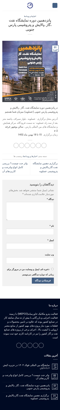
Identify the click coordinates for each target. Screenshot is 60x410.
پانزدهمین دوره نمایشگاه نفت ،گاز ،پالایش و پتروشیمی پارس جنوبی (28, 387)
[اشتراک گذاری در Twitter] (32, 145)
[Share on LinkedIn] (16, 145)
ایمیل (50, 240)
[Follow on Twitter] (30, 345)
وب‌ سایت (49, 254)
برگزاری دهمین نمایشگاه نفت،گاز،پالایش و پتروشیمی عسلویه (45, 167)
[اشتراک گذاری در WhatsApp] (43, 145)
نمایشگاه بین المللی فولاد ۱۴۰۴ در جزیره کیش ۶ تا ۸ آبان (26, 367)
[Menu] (54, 5)
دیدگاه (50, 199)
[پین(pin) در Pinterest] (21, 145)
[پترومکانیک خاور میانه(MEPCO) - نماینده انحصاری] (30, 5)
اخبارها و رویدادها (30, 16)
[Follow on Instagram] (35, 345)
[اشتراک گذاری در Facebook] (38, 145)
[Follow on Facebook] (41, 345)
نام (52, 226)
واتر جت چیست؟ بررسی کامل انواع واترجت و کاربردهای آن (15, 167)
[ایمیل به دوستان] (27, 145)
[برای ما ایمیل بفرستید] (24, 345)
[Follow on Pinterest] (18, 345)
